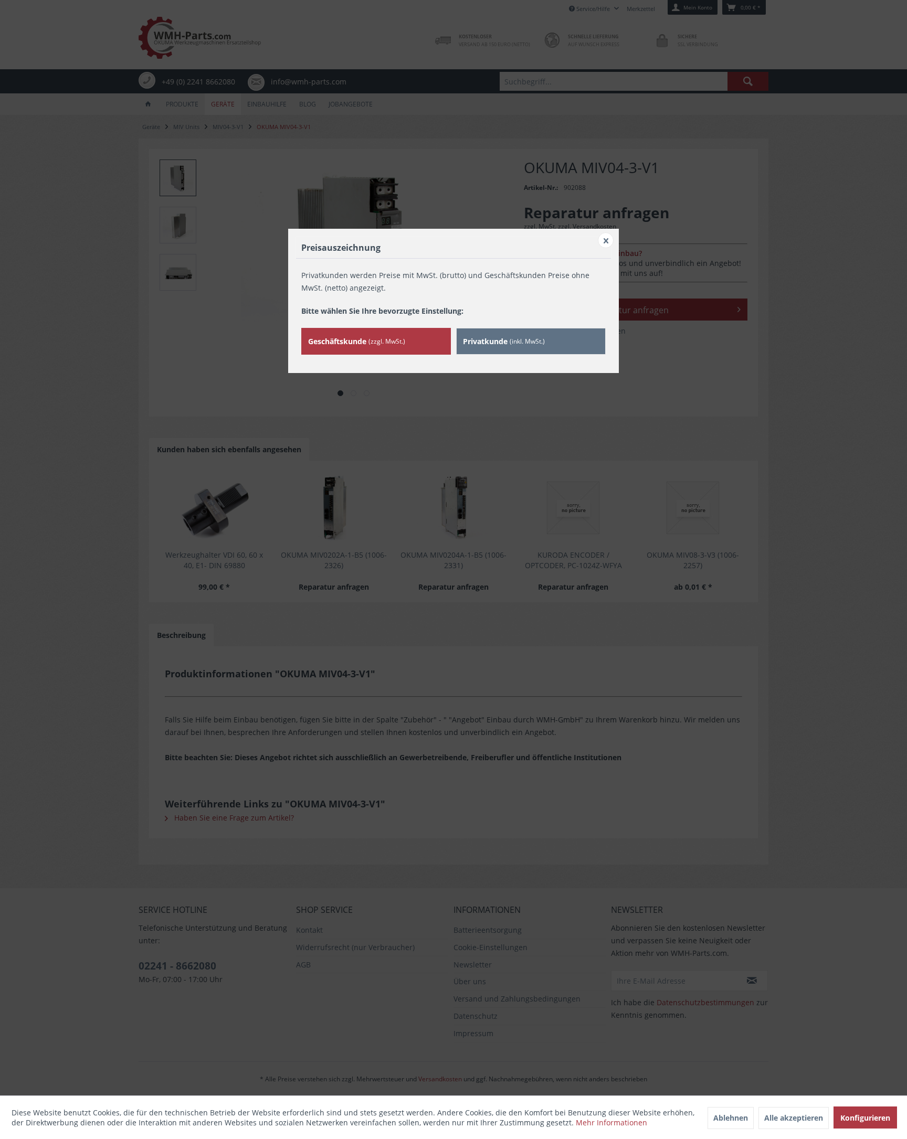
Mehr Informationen (611, 1122)
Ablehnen (730, 1118)
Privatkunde (504, 341)
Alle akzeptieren (793, 1118)
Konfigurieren (865, 1118)
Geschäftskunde (356, 341)
